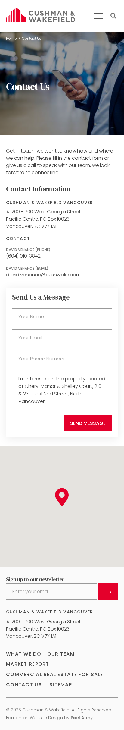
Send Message (88, 423)
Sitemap (60, 684)
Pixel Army (82, 718)
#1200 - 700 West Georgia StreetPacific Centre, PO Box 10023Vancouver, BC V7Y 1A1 (43, 219)
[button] (62, 497)
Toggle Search (113, 16)
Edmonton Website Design (34, 718)
